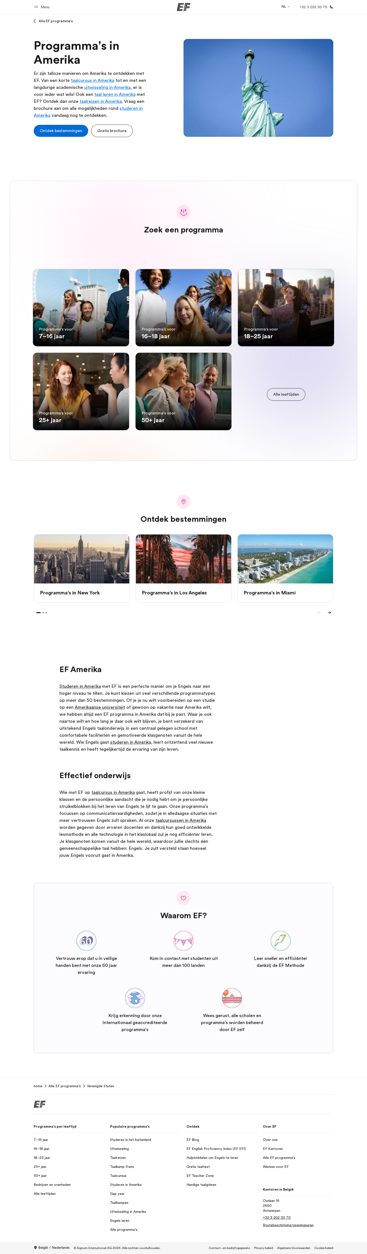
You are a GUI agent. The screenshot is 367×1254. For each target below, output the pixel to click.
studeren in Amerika (130, 742)
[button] (42, 7)
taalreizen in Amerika (101, 101)
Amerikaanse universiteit (100, 707)
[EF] (183, 7)
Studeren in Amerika (80, 686)
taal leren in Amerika (115, 94)
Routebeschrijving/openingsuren (288, 1225)
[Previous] (319, 613)
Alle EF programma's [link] (64, 1086)
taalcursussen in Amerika (181, 820)
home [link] (38, 1086)
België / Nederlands (54, 1248)
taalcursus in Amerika (92, 80)
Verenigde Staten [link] (100, 1086)
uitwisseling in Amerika (107, 87)
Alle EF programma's (56, 21)
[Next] (329, 613)
